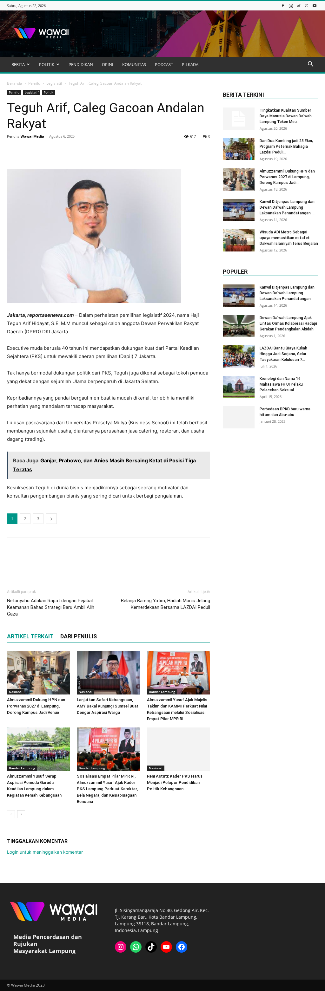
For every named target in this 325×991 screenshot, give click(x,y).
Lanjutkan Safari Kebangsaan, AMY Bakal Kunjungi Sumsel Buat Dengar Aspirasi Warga (107, 706)
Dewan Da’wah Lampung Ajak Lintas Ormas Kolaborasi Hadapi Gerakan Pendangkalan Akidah (288, 323)
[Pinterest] (42, 150)
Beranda (14, 83)
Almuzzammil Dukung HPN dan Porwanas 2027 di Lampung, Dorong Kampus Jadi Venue (36, 706)
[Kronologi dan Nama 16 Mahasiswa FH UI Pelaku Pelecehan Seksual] (239, 387)
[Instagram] (290, 5)
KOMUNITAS (134, 64)
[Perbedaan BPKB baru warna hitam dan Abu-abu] (239, 417)
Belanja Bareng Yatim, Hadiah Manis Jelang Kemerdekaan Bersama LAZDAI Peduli (165, 604)
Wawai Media (32, 136)
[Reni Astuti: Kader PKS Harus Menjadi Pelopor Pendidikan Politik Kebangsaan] (178, 749)
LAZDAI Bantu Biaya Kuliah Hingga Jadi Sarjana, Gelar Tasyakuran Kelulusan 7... (283, 354)
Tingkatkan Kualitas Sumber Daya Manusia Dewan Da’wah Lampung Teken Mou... (286, 116)
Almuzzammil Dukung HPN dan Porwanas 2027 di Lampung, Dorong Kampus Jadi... (287, 177)
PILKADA (190, 64)
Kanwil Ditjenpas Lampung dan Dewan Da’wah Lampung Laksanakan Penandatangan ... (287, 207)
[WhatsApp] (306, 5)
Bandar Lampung (162, 691)
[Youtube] (314, 5)
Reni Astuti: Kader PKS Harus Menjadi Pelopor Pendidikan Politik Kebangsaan (174, 782)
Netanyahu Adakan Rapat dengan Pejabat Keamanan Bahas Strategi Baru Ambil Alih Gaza (50, 607)
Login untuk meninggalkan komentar (45, 852)
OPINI (107, 64)
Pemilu (34, 83)
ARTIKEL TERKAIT (30, 636)
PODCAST (164, 64)
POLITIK (46, 64)
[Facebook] (282, 5)
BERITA (18, 64)
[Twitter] (28, 150)
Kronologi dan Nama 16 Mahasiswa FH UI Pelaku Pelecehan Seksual (281, 384)
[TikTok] (298, 5)
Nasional (16, 691)
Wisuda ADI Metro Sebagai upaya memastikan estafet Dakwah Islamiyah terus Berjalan (289, 238)
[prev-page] (11, 814)
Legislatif (54, 83)
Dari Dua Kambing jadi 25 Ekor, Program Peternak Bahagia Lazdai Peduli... (286, 146)
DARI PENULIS (78, 636)
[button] (310, 65)
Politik (48, 92)
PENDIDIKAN (81, 64)
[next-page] (21, 814)
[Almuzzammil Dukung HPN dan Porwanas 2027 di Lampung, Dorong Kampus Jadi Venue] (38, 672)
